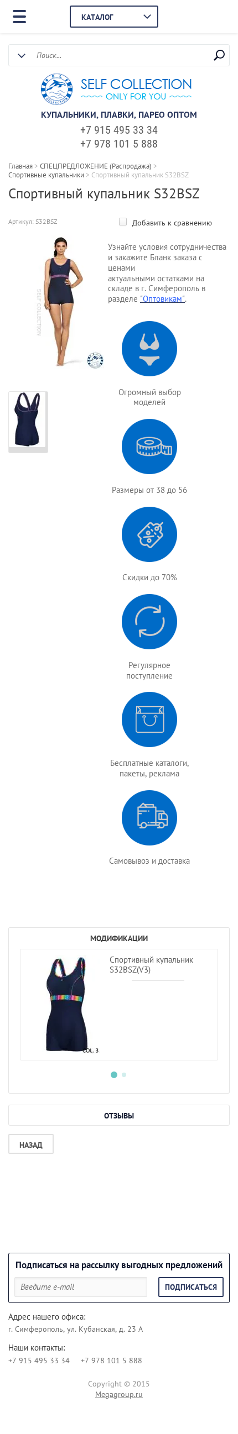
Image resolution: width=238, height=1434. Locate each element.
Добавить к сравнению (171, 223)
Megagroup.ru (119, 1394)
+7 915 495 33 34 (119, 129)
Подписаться (191, 1287)
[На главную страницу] (116, 90)
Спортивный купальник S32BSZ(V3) (151, 964)
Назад (31, 1145)
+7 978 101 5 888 (119, 143)
